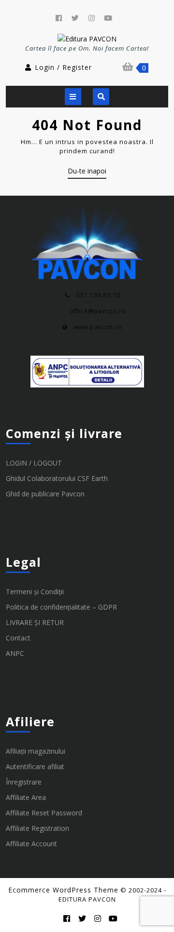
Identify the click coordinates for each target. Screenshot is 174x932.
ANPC (15, 653)
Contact (18, 637)
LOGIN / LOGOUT (34, 462)
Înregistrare (24, 781)
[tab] (73, 96)
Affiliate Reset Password (44, 812)
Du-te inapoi (87, 172)
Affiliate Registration (37, 828)
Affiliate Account (31, 843)
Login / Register (63, 67)
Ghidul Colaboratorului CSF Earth (57, 478)
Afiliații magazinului (35, 751)
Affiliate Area (26, 797)
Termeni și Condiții (35, 591)
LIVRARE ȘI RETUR (35, 622)
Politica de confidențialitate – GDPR (61, 607)
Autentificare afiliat (35, 766)
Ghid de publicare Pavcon (45, 493)
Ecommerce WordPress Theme (63, 889)
